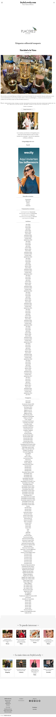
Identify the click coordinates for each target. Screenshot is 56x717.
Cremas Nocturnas (28, 428)
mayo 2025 (28, 244)
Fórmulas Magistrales (28, 452)
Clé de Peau (17, 103)
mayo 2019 (28, 346)
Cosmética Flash (28, 424)
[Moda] (21, 637)
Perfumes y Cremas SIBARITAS (28, 549)
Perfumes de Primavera (28, 538)
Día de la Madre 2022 (28, 435)
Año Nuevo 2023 (28, 407)
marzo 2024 (28, 264)
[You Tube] (39, 701)
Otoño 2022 (28, 526)
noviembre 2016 (28, 390)
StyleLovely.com (28, 2)
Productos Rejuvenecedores (28, 565)
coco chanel (21, 103)
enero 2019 (28, 352)
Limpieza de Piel (28, 461)
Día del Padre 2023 (28, 439)
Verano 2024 (28, 605)
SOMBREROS (28, 594)
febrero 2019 (28, 351)
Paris (28, 529)
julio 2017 (28, 377)
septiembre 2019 (28, 342)
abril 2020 (28, 331)
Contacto (8, 705)
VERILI (48, 104)
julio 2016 (28, 394)
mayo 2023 (28, 278)
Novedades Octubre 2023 (28, 490)
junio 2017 (28, 379)
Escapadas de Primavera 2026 (28, 444)
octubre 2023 (28, 272)
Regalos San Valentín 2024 (28, 577)
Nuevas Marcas (28, 518)
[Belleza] (48, 637)
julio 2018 (28, 360)
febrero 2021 (28, 317)
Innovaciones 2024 (28, 458)
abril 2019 (28, 348)
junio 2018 (28, 362)
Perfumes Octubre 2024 (28, 540)
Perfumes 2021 (28, 535)
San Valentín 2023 (28, 588)
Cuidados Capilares (28, 430)
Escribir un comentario (28, 106)
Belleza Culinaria (28, 411)
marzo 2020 (28, 332)
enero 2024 (28, 267)
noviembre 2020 (28, 322)
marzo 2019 (28, 349)
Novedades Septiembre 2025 (28, 500)
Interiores (28, 205)
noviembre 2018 (28, 356)
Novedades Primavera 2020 (28, 497)
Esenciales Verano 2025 (28, 447)
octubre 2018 (28, 357)
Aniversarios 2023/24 (28, 405)
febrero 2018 (28, 368)
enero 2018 (28, 370)
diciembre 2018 (28, 354)
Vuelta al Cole (28, 613)
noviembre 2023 (28, 271)
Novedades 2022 (28, 475)
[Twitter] (32, 701)
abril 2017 (28, 382)
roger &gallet (26, 104)
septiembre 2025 (28, 240)
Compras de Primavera (28, 421)
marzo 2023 (28, 281)
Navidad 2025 (28, 470)
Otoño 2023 (28, 527)
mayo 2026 (28, 227)
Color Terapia (28, 419)
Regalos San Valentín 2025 (28, 578)
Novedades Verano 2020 (28, 503)
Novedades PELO (28, 495)
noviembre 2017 (28, 373)
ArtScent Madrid (28, 408)
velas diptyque (44, 104)
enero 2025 (28, 250)
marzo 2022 (28, 298)
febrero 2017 (28, 385)
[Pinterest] (35, 701)
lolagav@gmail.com (28, 141)
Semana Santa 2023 (28, 589)
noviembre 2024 (28, 253)
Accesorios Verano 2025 (28, 404)
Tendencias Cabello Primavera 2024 (28, 596)
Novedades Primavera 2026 (28, 498)
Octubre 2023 (28, 523)
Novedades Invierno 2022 (28, 487)
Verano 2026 (28, 608)
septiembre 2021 (28, 308)
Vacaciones (28, 199)
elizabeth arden (50, 103)
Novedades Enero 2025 (28, 483)
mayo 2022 (28, 295)
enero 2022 (28, 301)
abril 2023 (28, 280)
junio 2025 (28, 243)
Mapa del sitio (8, 703)
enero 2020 (28, 335)
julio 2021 (28, 309)
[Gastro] (35, 637)
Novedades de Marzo (28, 479)
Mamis (32, 218)
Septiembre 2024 (28, 591)
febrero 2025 (28, 249)
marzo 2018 (28, 366)
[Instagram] (37, 701)
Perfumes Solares (28, 546)
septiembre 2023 (28, 274)
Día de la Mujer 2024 (28, 436)
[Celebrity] (21, 667)
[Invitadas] (48, 667)
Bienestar (28, 201)
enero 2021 (28, 318)
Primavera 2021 (28, 554)
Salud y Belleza (28, 583)
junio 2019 (28, 345)
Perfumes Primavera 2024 (28, 543)
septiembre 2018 (28, 359)
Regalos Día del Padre (28, 571)
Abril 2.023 (28, 401)
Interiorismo (28, 459)
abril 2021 (28, 314)
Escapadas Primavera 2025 (28, 445)
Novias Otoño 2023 (28, 517)
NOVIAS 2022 (28, 507)
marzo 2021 (28, 315)
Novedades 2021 (28, 473)
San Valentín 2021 (28, 585)
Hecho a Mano (28, 456)
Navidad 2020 (28, 466)
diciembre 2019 (28, 337)
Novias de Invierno (28, 512)
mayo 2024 (28, 261)
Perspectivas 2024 (28, 551)
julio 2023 (28, 275)
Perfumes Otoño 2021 (28, 541)
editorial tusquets (45, 103)
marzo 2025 (28, 247)
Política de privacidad (8, 710)
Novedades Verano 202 (28, 501)
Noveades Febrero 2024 (28, 472)
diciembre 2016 (28, 388)
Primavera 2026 (28, 562)
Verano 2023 (28, 603)
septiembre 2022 (28, 291)
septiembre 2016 (28, 393)
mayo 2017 (28, 380)
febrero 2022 (28, 300)
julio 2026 (28, 224)
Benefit (3, 103)
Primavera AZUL (28, 563)
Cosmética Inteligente (28, 425)
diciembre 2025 (28, 235)
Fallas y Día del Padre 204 (28, 449)
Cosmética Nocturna (28, 427)
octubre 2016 (28, 391)
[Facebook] (30, 701)
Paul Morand (17, 104)
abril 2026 (28, 229)
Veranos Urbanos (28, 609)
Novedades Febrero (28, 484)
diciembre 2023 (28, 269)
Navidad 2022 (28, 469)
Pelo (28, 531)
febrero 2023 (28, 283)
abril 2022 (28, 297)
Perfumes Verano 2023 (28, 548)
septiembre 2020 (28, 325)
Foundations (28, 453)
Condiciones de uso (8, 709)
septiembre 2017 (28, 376)
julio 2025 (28, 241)
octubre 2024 (28, 255)
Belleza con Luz (28, 410)
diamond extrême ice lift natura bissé (30, 103)
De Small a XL (28, 432)
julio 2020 (28, 326)
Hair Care (28, 455)
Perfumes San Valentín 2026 (28, 544)
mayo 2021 (28, 312)
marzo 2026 (28, 230)
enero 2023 (28, 284)
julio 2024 (28, 258)
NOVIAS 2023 (28, 509)
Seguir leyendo (27, 109)
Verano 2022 (28, 602)
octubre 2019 (28, 340)
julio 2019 (28, 343)
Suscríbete (35, 709)
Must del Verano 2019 (28, 464)
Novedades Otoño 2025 (28, 493)
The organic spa (31, 104)
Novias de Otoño (28, 514)
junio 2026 (28, 226)
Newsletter (34, 707)
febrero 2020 (28, 334)
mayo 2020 (28, 329)
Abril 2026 (28, 402)
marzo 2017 (28, 383)
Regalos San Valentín (28, 575)
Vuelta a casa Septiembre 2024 (28, 611)
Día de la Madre (28, 433)
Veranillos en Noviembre (28, 599)
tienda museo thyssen (38, 104)
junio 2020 (28, 328)
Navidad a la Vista (28, 50)
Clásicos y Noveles (28, 418)
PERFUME (28, 532)
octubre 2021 (28, 306)
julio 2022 (28, 292)
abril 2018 (28, 365)
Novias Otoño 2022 (28, 515)
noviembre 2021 (28, 305)
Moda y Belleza (28, 462)
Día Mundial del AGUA (28, 442)
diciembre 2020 (28, 320)
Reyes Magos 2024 (28, 580)
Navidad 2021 (28, 467)
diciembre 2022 (28, 286)
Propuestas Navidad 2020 (28, 568)
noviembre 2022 (28, 288)
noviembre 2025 (28, 236)
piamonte (21, 104)
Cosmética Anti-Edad (28, 422)
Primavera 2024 (28, 558)
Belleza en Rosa (28, 413)
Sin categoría (28, 592)
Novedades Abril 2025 (28, 478)
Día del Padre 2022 (28, 438)
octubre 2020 (28, 323)
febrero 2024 (28, 266)
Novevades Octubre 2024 (28, 504)
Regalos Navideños (28, 574)
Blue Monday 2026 (28, 414)
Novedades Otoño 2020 (28, 492)
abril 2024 (28, 263)
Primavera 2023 (28, 557)
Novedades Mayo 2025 (28, 489)
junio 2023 (28, 277)
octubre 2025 (28, 238)
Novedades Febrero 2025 (28, 486)
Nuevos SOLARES (28, 520)
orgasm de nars (12, 104)
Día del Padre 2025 (28, 441)
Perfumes (28, 534)
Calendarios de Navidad (28, 416)
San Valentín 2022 (28, 586)
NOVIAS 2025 (28, 510)
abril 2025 (28, 246)
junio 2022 (28, 294)
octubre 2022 (28, 289)
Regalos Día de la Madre (28, 569)
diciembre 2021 (28, 303)
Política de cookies (8, 712)
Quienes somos (8, 700)
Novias (28, 506)
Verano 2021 (28, 600)
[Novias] (7, 637)
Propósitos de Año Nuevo (28, 566)
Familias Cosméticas (28, 450)
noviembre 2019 (28, 339)
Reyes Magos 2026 (28, 582)
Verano (28, 204)
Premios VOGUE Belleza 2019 (28, 552)
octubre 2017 (28, 374)
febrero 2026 (28, 232)
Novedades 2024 (28, 476)
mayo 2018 (28, 363)
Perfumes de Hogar (28, 537)
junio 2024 (28, 260)
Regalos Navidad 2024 (28, 572)
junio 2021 (28, 311)
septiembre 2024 (28, 257)
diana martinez (39, 103)
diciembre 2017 (28, 371)
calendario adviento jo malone (9, 103)
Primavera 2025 (28, 560)
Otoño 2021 (28, 524)
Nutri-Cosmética (28, 521)
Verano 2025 (28, 606)
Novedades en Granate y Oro (28, 481)
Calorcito (32, 215)
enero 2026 (28, 233)
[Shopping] (7, 667)
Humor (28, 202)
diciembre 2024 (28, 252)
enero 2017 (28, 387)
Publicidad (8, 702)
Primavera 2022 (28, 555)
